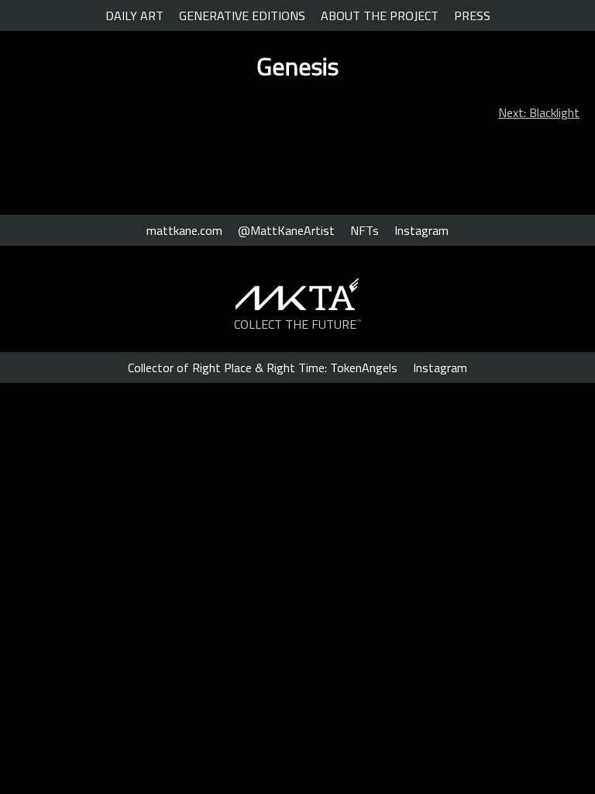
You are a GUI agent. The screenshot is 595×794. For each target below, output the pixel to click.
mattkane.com (184, 230)
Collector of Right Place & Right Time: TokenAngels (262, 367)
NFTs (364, 230)
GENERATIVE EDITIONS (242, 15)
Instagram (421, 230)
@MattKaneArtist (286, 230)
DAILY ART (134, 15)
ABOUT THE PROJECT (380, 15)
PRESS (472, 15)
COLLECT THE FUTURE (298, 324)
